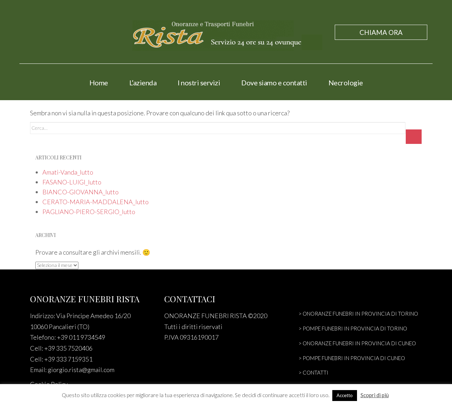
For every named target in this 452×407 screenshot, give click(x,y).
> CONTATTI (313, 372)
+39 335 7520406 (68, 348)
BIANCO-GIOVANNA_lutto (80, 192)
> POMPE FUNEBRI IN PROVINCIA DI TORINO (352, 328)
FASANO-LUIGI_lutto (71, 182)
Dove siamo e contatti (274, 82)
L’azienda (143, 82)
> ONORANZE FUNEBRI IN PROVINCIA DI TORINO (358, 313)
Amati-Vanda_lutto (67, 172)
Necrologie (345, 82)
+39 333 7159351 (68, 359)
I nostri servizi (199, 82)
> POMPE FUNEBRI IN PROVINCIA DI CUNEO (351, 358)
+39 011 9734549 (81, 337)
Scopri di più (375, 395)
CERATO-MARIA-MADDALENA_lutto (95, 202)
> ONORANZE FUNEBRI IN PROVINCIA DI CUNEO (357, 343)
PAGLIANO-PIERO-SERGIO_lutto (88, 211)
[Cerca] (413, 136)
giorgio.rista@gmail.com (81, 369)
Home (98, 82)
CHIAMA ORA (381, 32)
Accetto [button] (345, 395)
